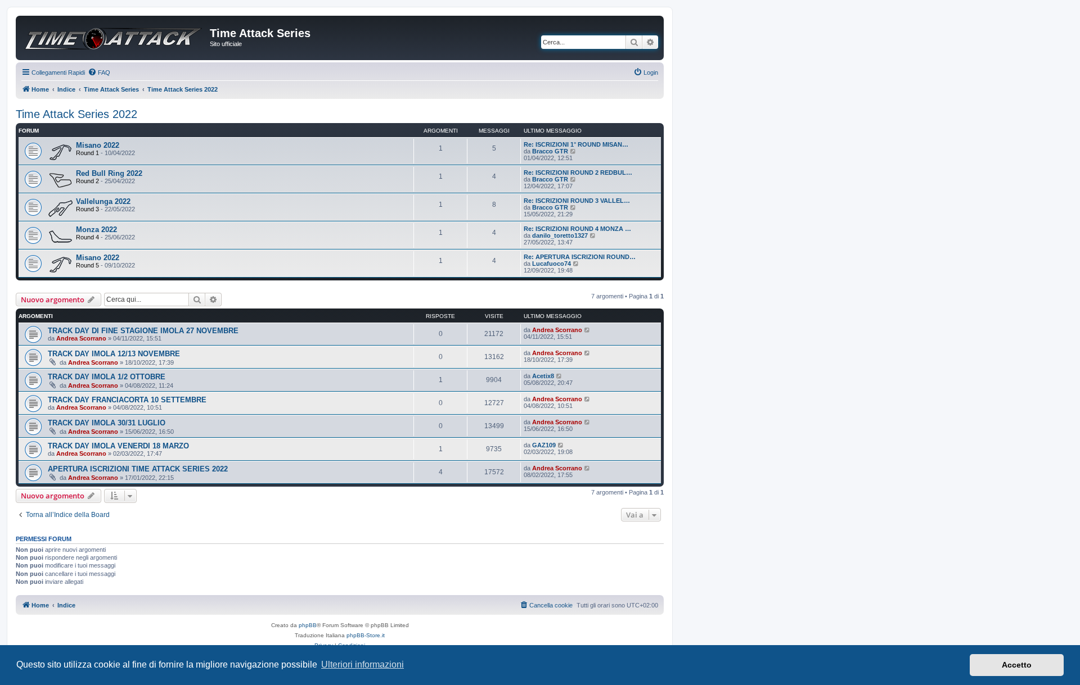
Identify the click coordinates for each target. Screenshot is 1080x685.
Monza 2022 (96, 229)
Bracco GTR (550, 151)
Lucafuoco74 (551, 263)
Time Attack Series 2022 (76, 114)
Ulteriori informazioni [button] (362, 664)
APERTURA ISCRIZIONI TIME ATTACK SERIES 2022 (138, 469)
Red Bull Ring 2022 (109, 173)
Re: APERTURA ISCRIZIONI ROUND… (580, 256)
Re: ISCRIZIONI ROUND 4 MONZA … (577, 228)
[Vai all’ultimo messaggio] (587, 329)
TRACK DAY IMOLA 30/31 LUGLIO (106, 423)
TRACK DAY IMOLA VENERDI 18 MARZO (118, 446)
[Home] (114, 35)
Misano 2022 (97, 145)
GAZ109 (544, 445)
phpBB (308, 625)
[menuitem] (99, 72)
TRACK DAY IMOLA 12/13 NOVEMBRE (114, 354)
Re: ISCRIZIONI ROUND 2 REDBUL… (578, 172)
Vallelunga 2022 (103, 201)
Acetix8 (543, 376)
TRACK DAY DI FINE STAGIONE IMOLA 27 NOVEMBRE (143, 330)
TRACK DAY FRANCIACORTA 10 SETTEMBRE (127, 400)
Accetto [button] (1017, 664)
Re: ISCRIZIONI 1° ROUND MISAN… (576, 144)
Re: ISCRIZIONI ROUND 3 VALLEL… (577, 200)
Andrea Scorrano (81, 338)
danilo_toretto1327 (560, 235)
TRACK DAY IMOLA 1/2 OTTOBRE (106, 377)
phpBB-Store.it (365, 635)
